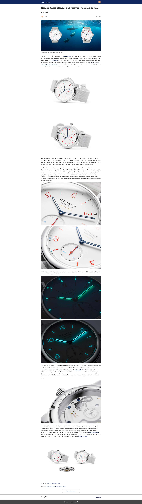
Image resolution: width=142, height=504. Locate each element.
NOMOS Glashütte (51, 483)
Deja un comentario (71, 491)
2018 (47, 486)
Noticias (58, 483)
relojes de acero (62, 486)
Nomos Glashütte (53, 486)
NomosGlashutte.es (82, 436)
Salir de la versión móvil (71, 502)
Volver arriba (98, 497)
